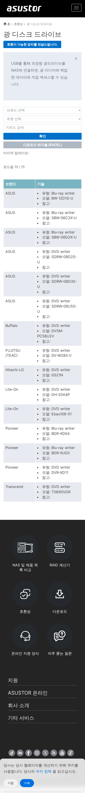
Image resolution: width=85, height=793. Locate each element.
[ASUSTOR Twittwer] (45, 752)
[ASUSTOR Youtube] (62, 752)
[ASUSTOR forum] (70, 752)
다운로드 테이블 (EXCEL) (42, 145)
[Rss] (53, 752)
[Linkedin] (20, 752)
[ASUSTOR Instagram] (37, 752)
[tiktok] (11, 752)
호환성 (18, 24)
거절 (11, 783)
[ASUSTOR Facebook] (28, 752)
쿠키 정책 (44, 771)
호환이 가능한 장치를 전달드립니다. (32, 44)
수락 (27, 783)
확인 (42, 136)
